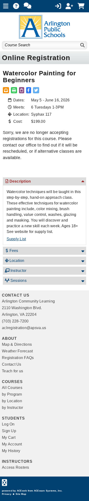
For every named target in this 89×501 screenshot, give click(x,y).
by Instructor (12, 408)
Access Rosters (15, 467)
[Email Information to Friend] (6, 90)
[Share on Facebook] (28, 90)
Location (16, 261)
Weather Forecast (17, 351)
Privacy (6, 494)
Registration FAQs (18, 358)
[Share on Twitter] (36, 90)
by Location (12, 401)
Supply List (16, 239)
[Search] (82, 45)
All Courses (12, 388)
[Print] (14, 90)
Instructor (18, 271)
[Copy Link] (21, 90)
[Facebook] (4, 484)
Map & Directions (17, 344)
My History (11, 451)
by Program (12, 394)
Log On (8, 424)
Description (20, 181)
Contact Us (11, 364)
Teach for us (12, 371)
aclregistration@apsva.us (24, 328)
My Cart (8, 437)
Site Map (21, 494)
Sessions (18, 281)
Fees (13, 251)
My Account (12, 444)
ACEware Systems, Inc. (48, 490)
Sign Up (9, 431)
